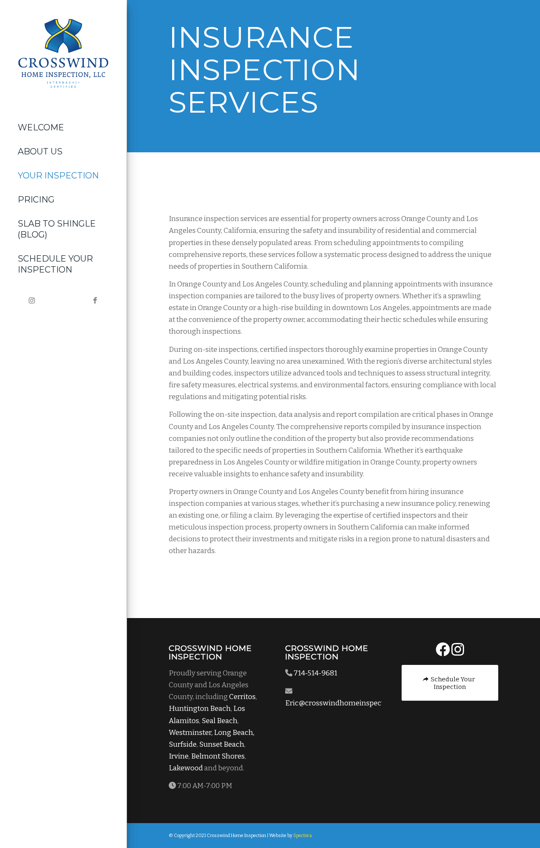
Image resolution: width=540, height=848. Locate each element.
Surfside (183, 744)
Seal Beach (220, 720)
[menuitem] (63, 128)
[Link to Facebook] (95, 300)
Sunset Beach (221, 744)
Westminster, (191, 732)
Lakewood (186, 768)
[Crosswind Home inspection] (63, 53)
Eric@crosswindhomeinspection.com (348, 703)
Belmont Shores (218, 756)
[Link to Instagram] (31, 300)
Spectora (302, 835)
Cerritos (242, 696)
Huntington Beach (200, 708)
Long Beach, (234, 732)
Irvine (179, 756)
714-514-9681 (315, 673)
